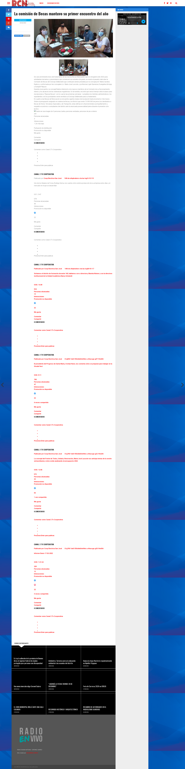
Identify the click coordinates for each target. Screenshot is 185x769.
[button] (73, 115)
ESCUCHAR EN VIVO (53, 3)
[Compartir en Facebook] (9, 10)
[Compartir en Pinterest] (9, 19)
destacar (26, 35)
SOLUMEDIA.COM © (32, 753)
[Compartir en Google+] (9, 23)
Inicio (41, 3)
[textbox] (73, 146)
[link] (73, 170)
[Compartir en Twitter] (9, 15)
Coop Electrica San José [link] (53, 178)
